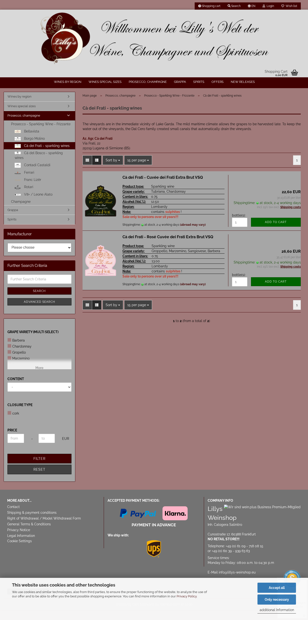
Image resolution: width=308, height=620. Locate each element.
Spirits (198, 82)
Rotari (28, 187)
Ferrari (28, 172)
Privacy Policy (187, 596)
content (15, 379)
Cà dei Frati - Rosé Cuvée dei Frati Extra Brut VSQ (167, 237)
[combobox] (113, 160)
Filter (39, 459)
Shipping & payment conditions (32, 512)
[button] (251, 6)
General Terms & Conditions (29, 524)
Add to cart (276, 222)
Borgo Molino (34, 138)
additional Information (277, 610)
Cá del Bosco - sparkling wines (39, 155)
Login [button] (269, 6)
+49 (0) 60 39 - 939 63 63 (231, 551)
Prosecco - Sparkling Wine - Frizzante (41, 124)
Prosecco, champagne (148, 82)
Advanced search (39, 301)
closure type (19, 405)
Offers (218, 82)
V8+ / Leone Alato (37, 194)
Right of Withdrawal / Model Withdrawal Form (44, 518)
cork (15, 413)
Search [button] (236, 6)
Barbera (18, 340)
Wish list (290, 6)
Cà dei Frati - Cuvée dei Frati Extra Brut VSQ (162, 177)
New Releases (243, 82)
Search (39, 291)
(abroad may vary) (193, 224)
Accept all (277, 588)
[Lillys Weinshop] (154, 38)
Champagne (21, 202)
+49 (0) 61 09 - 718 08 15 (244, 546)
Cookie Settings (19, 541)
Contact (13, 507)
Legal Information (21, 536)
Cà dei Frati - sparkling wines (46, 146)
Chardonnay (22, 346)
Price (12, 430)
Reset (39, 469)
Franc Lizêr (32, 180)
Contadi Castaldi (36, 165)
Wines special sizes (105, 82)
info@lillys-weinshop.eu (237, 572)
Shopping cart (210, 6)
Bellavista (31, 131)
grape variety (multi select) (32, 332)
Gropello (19, 352)
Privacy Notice (18, 530)
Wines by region (67, 82)
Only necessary (277, 599)
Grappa (180, 82)
